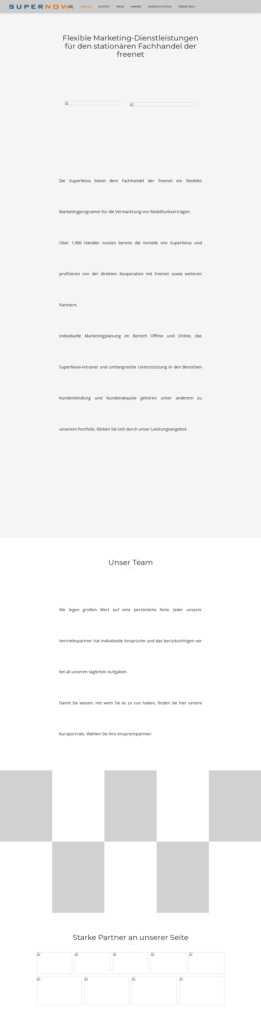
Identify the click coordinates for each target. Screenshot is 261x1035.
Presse (120, 6)
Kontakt (103, 6)
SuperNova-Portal (160, 6)
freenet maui (187, 6)
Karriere (136, 6)
